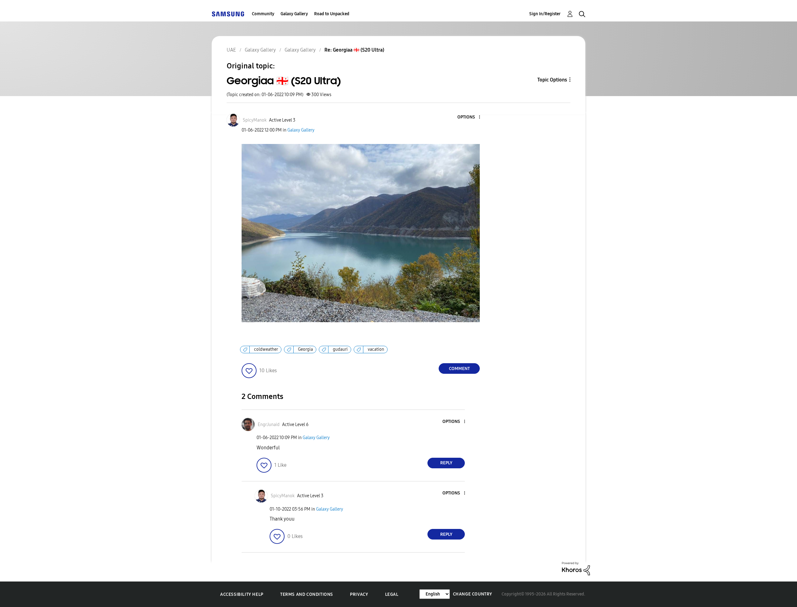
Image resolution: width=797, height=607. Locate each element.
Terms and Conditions (306, 594)
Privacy (359, 594)
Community (263, 13)
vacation (376, 349)
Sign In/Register (545, 13)
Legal (391, 594)
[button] (469, 117)
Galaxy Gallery (294, 13)
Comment (459, 368)
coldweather (266, 349)
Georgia (305, 349)
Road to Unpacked (331, 13)
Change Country (472, 594)
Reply (446, 463)
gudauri (340, 349)
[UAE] (228, 14)
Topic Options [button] (552, 80)
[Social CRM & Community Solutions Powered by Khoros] (576, 568)
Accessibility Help (241, 594)
